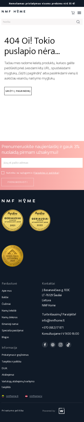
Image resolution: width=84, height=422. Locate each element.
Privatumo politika (13, 411)
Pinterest (53, 345)
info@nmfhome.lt (53, 320)
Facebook (45, 345)
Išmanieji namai (10, 324)
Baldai (5, 297)
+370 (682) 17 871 (52, 327)
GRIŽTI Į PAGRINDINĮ (17, 91)
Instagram (60, 345)
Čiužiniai (6, 304)
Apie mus (6, 290)
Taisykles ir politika (46, 173)
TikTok (68, 345)
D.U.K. (4, 368)
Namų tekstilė (9, 310)
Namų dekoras (9, 317)
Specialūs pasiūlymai (12, 330)
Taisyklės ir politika (11, 361)
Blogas (5, 337)
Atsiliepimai (8, 374)
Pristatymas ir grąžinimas (15, 355)
